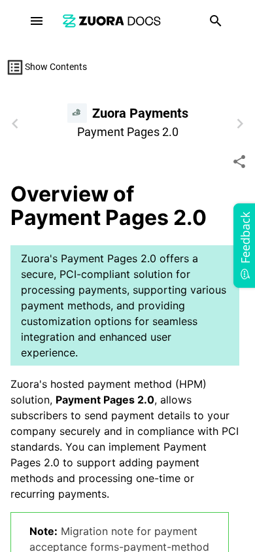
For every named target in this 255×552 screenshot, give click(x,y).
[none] (239, 161)
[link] (112, 20)
